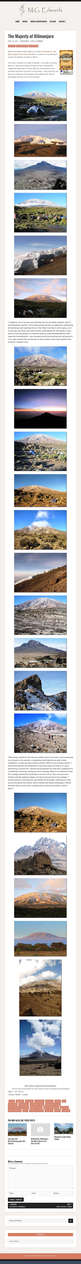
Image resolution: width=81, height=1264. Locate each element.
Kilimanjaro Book (37, 1104)
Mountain (64, 1107)
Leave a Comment (37, 41)
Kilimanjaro (22, 46)
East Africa (39, 1101)
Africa (12, 46)
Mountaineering (15, 1110)
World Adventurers (38, 21)
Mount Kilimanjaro (51, 1107)
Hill (64, 1101)
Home (17, 21)
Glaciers (49, 1101)
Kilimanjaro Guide (53, 1104)
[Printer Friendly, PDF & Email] (18, 1094)
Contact (62, 21)
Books (25, 21)
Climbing (29, 1101)
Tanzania (33, 46)
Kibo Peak (13, 1104)
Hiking (57, 1101)
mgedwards (24, 41)
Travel (57, 1110)
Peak (25, 1110)
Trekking (66, 1110)
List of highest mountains (18, 1107)
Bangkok (20, 1101)
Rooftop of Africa (36, 1110)
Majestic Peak (36, 1107)
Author (53, 21)
